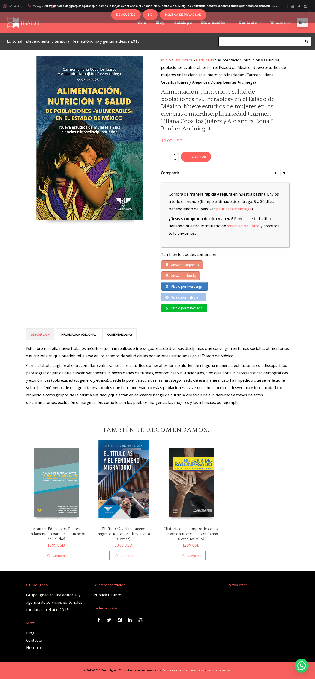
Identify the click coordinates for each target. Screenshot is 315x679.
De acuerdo (126, 14)
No (150, 14)
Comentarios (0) (119, 334)
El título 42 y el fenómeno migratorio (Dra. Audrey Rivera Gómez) (124, 534)
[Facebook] (275, 172)
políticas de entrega (234, 208)
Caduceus (205, 60)
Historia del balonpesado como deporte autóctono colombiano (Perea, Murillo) (191, 534)
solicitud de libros (243, 225)
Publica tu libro (107, 594)
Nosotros (34, 647)
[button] (302, 666)
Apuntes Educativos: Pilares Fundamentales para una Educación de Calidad (56, 534)
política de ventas (218, 670)
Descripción (40, 334)
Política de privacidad (183, 14)
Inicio (166, 60)
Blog (30, 632)
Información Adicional (78, 334)
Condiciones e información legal (183, 670)
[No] (309, 11)
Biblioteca (184, 60)
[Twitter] (284, 172)
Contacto (34, 640)
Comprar (199, 157)
